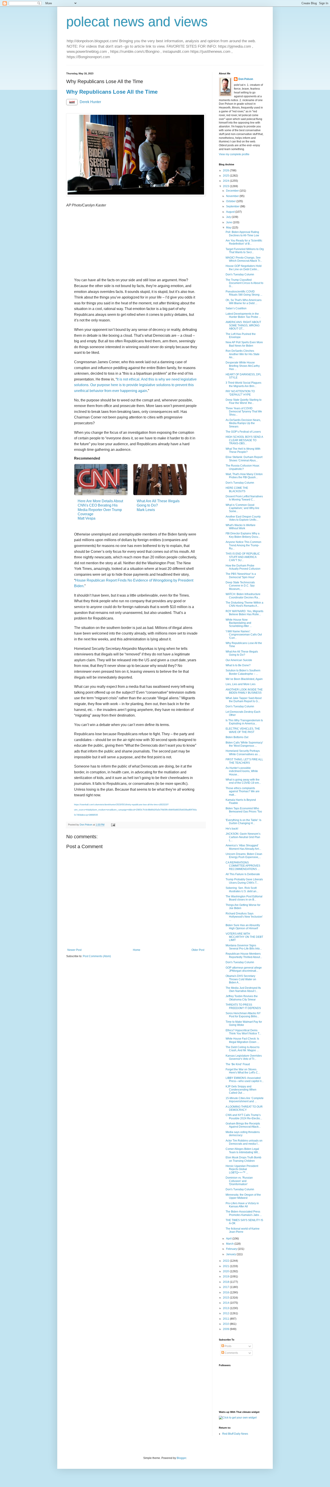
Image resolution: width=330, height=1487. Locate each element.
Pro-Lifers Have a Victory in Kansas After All (242, 1205)
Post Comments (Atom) (97, 956)
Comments (231, 1352)
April (229, 1238)
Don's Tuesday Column (240, 274)
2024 (226, 180)
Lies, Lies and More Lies (240, 684)
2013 (226, 1308)
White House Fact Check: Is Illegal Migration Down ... (242, 1040)
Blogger (181, 1458)
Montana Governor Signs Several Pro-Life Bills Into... (244, 947)
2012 (226, 1313)
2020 (226, 1271)
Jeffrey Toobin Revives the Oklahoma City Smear (242, 998)
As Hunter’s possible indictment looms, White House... (242, 771)
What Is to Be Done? (238, 665)
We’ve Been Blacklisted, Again (244, 679)
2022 (226, 1260)
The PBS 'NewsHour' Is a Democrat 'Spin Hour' (241, 575)
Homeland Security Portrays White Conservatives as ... (243, 752)
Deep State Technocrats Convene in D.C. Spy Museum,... (240, 586)
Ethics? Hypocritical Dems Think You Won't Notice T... (243, 1032)
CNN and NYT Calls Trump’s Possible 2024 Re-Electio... (244, 1116)
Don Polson (245, 79)
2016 (226, 1292)
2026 (226, 170)
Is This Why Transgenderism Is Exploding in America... (244, 722)
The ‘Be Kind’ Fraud (238, 1064)
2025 (226, 175)
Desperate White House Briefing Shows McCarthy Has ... (243, 366)
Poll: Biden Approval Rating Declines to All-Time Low (242, 233)
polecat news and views (137, 21)
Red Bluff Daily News (235, 1433)
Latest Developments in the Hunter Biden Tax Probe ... (243, 315)
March (230, 1243)
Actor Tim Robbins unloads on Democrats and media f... (244, 1142)
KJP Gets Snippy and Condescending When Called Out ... (241, 1090)
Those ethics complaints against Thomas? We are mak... (243, 791)
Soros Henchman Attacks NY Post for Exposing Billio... (243, 1015)
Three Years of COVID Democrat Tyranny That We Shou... (244, 411)
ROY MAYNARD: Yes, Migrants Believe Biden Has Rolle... (244, 613)
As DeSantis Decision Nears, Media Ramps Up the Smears (243, 423)
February (232, 1248)
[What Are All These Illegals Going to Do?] (160, 479)
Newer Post (74, 950)
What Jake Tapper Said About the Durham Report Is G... (244, 700)
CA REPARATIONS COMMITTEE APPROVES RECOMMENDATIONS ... (243, 866)
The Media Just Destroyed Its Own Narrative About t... (243, 989)
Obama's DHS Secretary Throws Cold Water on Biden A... (241, 979)
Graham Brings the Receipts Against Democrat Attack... (243, 1125)
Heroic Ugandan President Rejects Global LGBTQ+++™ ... (242, 1169)
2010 (226, 1323)
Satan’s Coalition (236, 308)
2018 (226, 1281)
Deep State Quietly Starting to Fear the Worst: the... (244, 401)
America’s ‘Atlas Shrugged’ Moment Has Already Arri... (243, 847)
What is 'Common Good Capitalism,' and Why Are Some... (242, 508)
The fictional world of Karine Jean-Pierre (243, 1230)
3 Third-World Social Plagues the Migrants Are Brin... (243, 384)
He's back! (232, 828)
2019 (226, 1276)
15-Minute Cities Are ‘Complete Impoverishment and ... (245, 1100)
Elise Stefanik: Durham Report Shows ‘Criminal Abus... (244, 459)
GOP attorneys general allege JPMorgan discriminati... (244, 969)
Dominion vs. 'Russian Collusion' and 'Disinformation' (239, 1181)
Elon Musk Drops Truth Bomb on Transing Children (243, 1159)
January (231, 1254)
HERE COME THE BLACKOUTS (237, 489)
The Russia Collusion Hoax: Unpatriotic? (243, 467)
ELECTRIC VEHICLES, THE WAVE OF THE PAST (243, 730)
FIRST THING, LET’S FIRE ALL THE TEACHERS (244, 761)
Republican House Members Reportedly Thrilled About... (244, 955)
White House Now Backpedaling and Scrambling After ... (239, 623)
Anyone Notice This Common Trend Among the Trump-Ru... (243, 545)
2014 (226, 1302)
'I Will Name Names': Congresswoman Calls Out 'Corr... (244, 634)
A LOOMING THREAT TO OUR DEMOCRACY (244, 1108)
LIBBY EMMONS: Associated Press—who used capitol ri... (245, 1079)
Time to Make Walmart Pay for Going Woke (244, 1023)
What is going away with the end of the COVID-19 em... (243, 781)
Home (136, 950)
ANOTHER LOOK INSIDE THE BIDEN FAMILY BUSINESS (244, 691)
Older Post (197, 950)
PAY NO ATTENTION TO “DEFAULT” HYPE (240, 393)
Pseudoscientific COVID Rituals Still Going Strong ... (244, 293)
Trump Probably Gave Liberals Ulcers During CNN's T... (244, 881)
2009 (226, 1329)
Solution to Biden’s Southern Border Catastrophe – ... (243, 672)
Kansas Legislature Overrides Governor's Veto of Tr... (244, 1057)
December (233, 190)
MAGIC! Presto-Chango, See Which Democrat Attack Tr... (244, 259)
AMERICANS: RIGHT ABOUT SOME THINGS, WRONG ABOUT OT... (243, 325)
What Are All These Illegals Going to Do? (242, 653)
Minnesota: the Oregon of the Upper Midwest (243, 1196)
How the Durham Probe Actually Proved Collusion (243, 567)
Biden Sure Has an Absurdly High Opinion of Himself (243, 927)
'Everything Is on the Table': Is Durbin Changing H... (243, 822)
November (233, 196)
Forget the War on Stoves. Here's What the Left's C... (243, 1071)
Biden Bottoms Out (237, 737)
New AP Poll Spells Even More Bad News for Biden (244, 344)
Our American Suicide (239, 660)
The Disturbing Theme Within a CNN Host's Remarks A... (244, 604)
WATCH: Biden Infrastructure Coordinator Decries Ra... (243, 596)
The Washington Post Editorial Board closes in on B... (244, 898)
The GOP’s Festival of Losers (243, 431)
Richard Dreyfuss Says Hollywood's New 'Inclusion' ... (244, 917)
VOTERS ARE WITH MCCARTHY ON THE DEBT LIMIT (244, 937)
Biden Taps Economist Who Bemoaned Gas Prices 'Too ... (244, 812)
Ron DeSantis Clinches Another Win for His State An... (243, 354)
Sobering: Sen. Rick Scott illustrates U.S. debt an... (242, 889)
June (229, 222)
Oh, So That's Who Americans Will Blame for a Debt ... (244, 302)
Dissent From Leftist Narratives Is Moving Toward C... (244, 498)
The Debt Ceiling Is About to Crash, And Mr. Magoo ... (243, 1049)
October (231, 201)
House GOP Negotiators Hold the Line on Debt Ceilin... (244, 267)
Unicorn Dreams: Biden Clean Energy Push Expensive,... (244, 855)
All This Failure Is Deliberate (243, 874)
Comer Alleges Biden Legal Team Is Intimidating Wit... (243, 1150)
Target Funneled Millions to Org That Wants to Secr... (245, 251)
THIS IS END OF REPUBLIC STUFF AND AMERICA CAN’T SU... (243, 557)
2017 (226, 1287)
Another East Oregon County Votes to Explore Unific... (243, 518)
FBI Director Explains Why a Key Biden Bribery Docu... (243, 535)
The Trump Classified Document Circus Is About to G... (244, 283)
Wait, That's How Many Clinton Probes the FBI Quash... (244, 476)
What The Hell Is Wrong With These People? (243, 450)
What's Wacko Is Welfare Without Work (240, 527)
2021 (226, 1266)
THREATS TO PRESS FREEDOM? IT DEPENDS (243, 1006)
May (229, 227)
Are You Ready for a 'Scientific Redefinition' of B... (244, 242)
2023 (226, 186)
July (229, 217)
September (233, 206)
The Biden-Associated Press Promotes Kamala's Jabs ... (244, 1213)
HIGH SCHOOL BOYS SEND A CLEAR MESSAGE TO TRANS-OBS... (244, 440)
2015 (226, 1297)
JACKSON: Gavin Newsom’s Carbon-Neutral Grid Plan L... (243, 837)
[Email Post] (113, 824)
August (230, 211)
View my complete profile (234, 154)
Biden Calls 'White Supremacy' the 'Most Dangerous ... (244, 744)
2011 (226, 1318)
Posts (227, 1346)
